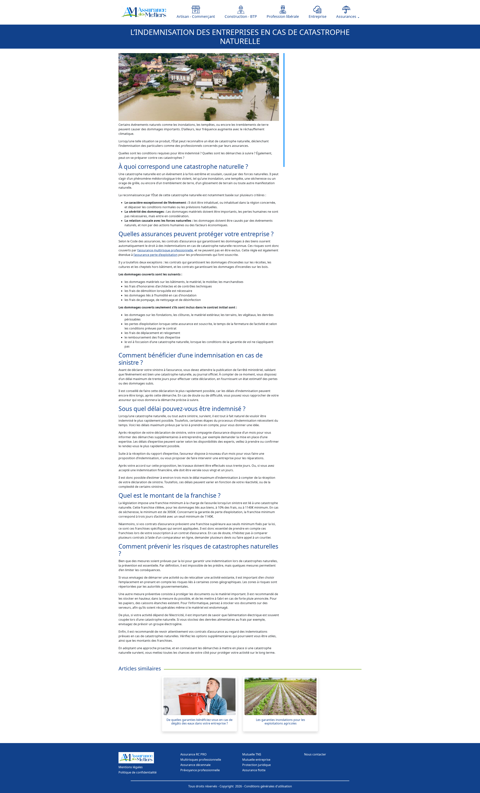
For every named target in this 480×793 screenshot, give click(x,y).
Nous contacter (315, 754)
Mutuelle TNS (251, 754)
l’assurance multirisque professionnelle (165, 250)
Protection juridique (256, 765)
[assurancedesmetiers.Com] (144, 12)
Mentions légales (130, 767)
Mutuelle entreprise (256, 760)
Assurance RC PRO (193, 754)
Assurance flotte (254, 770)
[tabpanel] (199, 703)
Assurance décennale (195, 765)
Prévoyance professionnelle (200, 770)
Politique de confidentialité (137, 772)
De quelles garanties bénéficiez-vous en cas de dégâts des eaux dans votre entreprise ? (199, 721)
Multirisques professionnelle (200, 760)
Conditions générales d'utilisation (268, 786)
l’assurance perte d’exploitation (156, 255)
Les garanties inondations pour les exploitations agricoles (280, 721)
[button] (346, 12)
